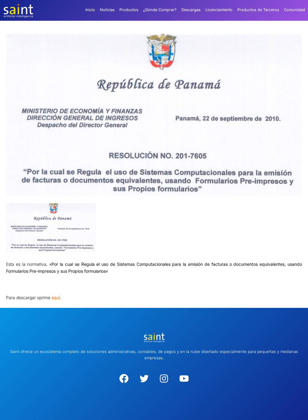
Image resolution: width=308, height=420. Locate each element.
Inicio (90, 10)
